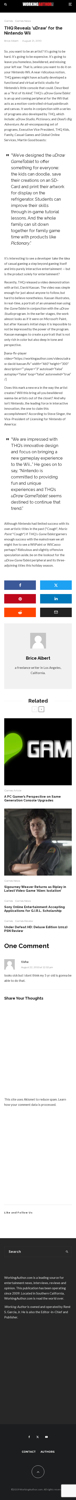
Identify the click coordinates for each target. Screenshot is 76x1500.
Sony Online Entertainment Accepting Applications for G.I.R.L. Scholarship (34, 909)
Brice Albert (11, 40)
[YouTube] (46, 1437)
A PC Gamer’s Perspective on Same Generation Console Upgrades (32, 798)
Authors (47, 1451)
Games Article (12, 790)
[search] (67, 1252)
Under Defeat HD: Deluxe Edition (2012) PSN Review (36, 929)
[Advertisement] (38, 1160)
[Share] (20, 585)
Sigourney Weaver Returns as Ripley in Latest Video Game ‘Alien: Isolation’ (35, 889)
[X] (37, 1437)
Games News (23, 20)
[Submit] (20, 612)
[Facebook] (29, 1437)
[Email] (56, 612)
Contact (29, 1451)
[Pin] (20, 598)
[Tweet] (56, 585)
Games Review (24, 920)
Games (8, 20)
